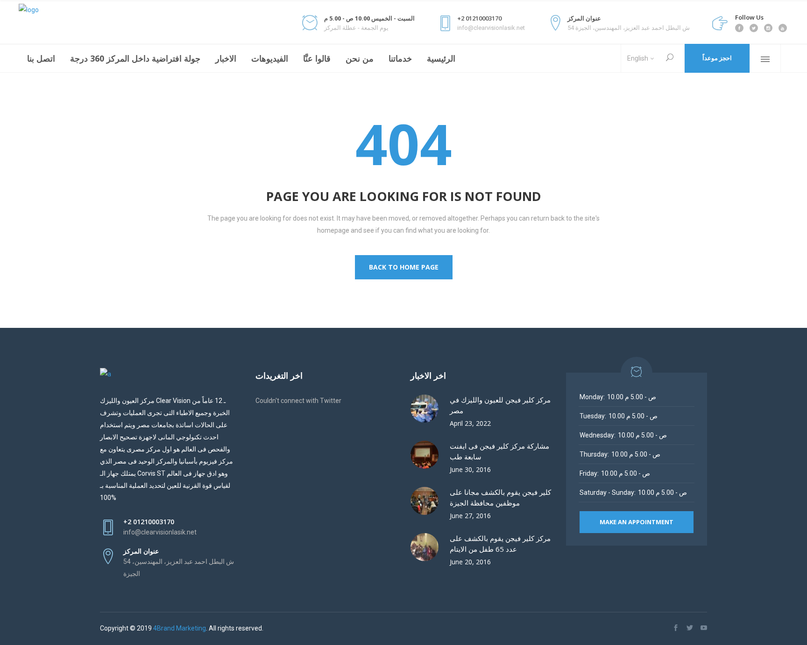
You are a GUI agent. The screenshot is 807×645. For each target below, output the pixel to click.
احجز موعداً (717, 58)
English (637, 58)
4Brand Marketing (179, 628)
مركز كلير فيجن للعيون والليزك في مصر (500, 405)
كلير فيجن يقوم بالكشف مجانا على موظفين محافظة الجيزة (500, 497)
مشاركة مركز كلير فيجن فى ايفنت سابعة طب (499, 451)
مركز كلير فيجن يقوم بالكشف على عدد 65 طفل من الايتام (500, 544)
